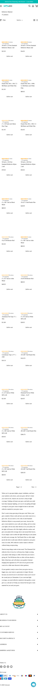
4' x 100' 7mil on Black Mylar (8, 203)
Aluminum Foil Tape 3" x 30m (9, 318)
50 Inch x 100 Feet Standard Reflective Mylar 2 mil (28, 164)
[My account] (33, 6)
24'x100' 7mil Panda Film (28, 469)
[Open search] (29, 6)
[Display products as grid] (34, 20)
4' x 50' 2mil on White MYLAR (27, 318)
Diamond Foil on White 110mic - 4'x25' (27, 394)
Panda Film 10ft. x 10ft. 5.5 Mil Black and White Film (9, 85)
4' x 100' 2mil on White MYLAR (8, 432)
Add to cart (9, 56)
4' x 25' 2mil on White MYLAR (8, 394)
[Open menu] (1, 6)
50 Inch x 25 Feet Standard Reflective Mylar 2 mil (9, 46)
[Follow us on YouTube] (11, 666)
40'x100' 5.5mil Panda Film (28, 431)
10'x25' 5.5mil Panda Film (28, 202)
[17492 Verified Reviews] (19, 609)
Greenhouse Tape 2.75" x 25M (9, 356)
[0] (36, 6)
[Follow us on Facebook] (1, 666)
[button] (33, 684)
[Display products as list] (37, 20)
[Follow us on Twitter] (4, 666)
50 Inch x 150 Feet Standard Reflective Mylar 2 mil (9, 164)
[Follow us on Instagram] (8, 666)
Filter (4, 20)
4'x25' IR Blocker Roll (8, 240)
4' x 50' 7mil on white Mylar (8, 280)
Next (33, 487)
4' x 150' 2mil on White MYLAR (8, 470)
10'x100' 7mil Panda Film (28, 355)
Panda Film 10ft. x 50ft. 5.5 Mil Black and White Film (28, 125)
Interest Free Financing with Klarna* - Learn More (19, 1)
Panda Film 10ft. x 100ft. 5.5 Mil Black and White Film (28, 86)
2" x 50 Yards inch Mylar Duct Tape (9, 125)
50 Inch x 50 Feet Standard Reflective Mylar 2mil (28, 46)
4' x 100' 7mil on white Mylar (27, 241)
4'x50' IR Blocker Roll (27, 278)
